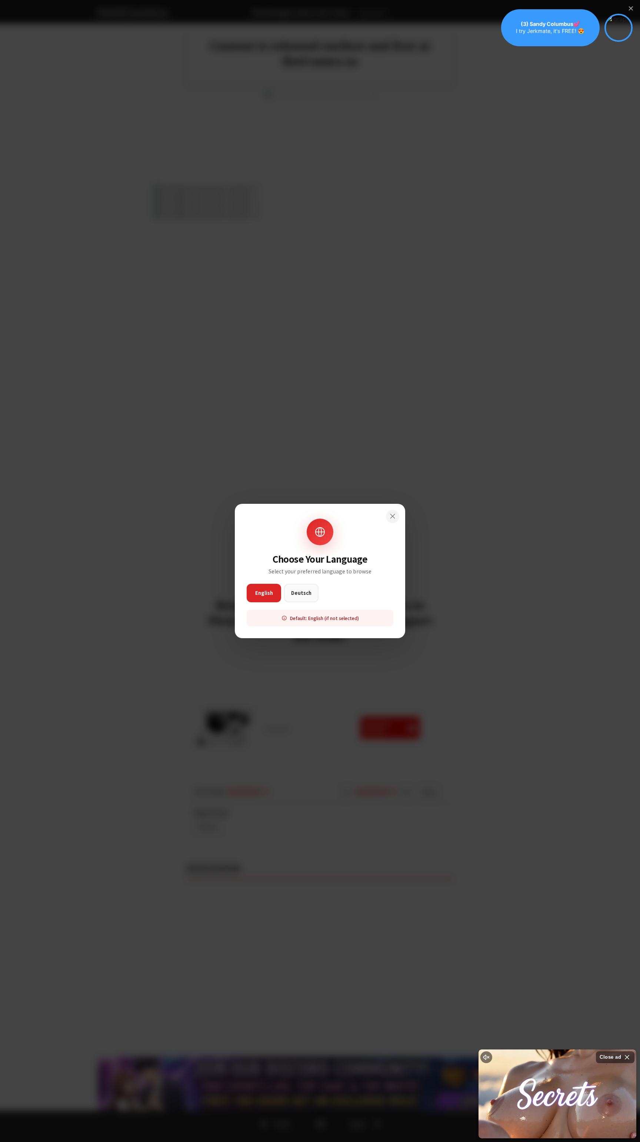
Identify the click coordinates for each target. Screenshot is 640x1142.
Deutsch (301, 592)
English (264, 592)
